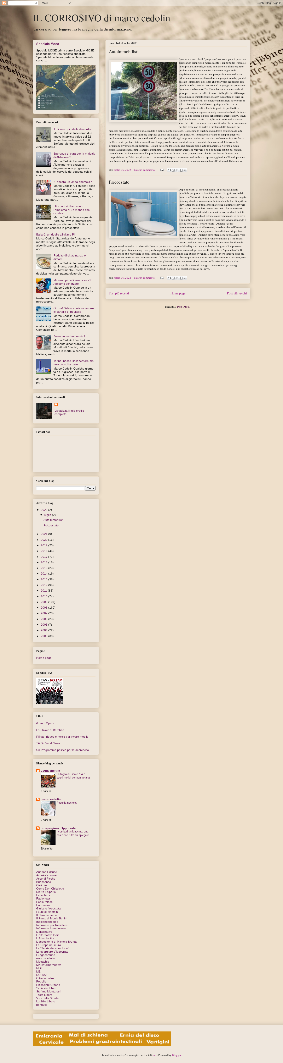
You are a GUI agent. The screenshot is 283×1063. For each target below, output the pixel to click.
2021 (44, 534)
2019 (44, 545)
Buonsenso (43, 882)
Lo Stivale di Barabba (50, 730)
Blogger (176, 1055)
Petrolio (41, 981)
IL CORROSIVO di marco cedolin (101, 17)
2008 (44, 607)
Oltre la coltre (45, 978)
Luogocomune (45, 955)
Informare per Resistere (52, 925)
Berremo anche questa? (69, 336)
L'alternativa (44, 931)
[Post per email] (162, 170)
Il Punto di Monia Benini (51, 918)
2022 (44, 509)
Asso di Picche (45, 878)
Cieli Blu (41, 885)
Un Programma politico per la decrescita (62, 750)
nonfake (41, 1004)
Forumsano (43, 905)
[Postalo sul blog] (173, 170)
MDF (39, 968)
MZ (38, 971)
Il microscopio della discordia (72, 129)
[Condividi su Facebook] (181, 170)
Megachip (42, 961)
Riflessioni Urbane (48, 984)
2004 (44, 630)
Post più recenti (119, 293)
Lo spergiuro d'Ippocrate (58, 828)
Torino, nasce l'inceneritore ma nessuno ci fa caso (73, 362)
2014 (44, 573)
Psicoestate (119, 182)
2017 (44, 556)
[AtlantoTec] (102, 1045)
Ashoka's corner (46, 875)
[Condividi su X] (177, 170)
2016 (44, 562)
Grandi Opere (45, 723)
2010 (44, 596)
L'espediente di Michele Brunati (56, 941)
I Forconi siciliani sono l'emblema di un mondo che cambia (71, 210)
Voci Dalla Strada (47, 998)
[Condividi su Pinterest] (185, 170)
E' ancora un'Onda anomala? (72, 181)
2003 (44, 636)
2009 (44, 602)
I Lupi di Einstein (47, 911)
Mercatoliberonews (48, 965)
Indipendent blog (47, 921)
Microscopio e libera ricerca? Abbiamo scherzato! (72, 281)
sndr (154, 1055)
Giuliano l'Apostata (48, 908)
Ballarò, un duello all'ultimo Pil (55, 234)
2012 (44, 585)
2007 (44, 613)
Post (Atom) (183, 307)
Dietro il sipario (46, 891)
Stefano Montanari (48, 991)
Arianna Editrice (46, 872)
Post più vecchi (237, 293)
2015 (44, 568)
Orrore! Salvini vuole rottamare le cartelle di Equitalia (73, 309)
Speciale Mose (47, 44)
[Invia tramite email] (169, 170)
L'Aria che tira (50, 770)
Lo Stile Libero (45, 1001)
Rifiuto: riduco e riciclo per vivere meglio (62, 736)
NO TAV (41, 974)
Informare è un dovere (51, 928)
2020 (44, 539)
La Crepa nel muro (48, 945)
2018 (44, 551)
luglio (48, 514)
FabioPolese (44, 901)
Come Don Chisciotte (50, 888)
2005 (44, 624)
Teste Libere (44, 994)
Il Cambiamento (46, 915)
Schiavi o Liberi (46, 988)
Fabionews (43, 898)
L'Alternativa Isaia (47, 935)
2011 (44, 590)
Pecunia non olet (67, 802)
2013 (44, 579)
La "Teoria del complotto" (52, 948)
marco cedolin (51, 799)
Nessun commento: (145, 170)
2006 (44, 619)
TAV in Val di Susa (48, 743)
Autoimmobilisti (124, 51)
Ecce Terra (43, 895)
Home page (178, 293)
